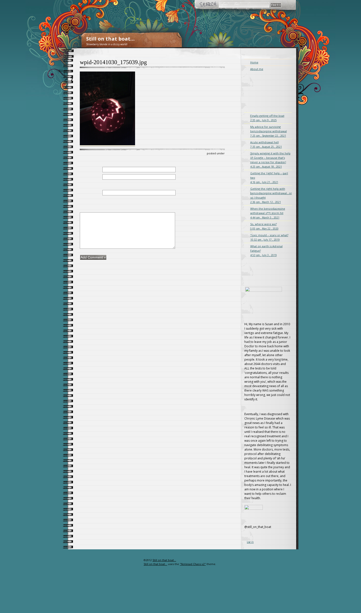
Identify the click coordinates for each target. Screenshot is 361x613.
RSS (136, 570)
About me (256, 69)
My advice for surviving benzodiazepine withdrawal (268, 131)
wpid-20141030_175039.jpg (113, 62)
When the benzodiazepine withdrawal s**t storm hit (267, 213)
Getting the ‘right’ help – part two (269, 177)
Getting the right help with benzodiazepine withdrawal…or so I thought (271, 195)
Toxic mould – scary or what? (269, 237)
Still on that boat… (110, 38)
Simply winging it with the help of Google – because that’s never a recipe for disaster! (270, 159)
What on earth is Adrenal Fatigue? (266, 250)
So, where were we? (264, 226)
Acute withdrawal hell (266, 144)
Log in (250, 542)
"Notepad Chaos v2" (193, 564)
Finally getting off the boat (267, 118)
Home (254, 62)
